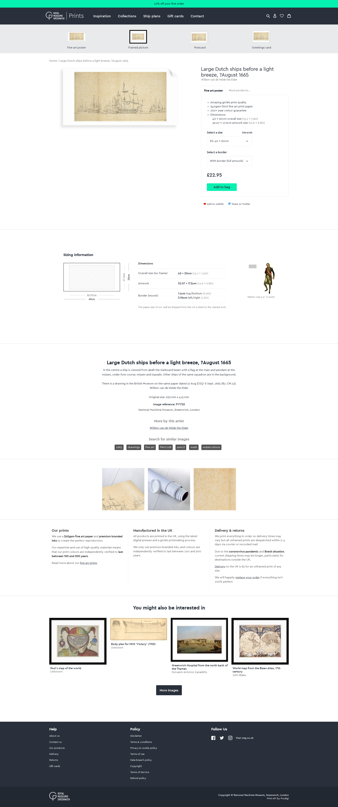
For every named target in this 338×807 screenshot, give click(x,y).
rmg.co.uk (247, 737)
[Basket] (289, 16)
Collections (127, 16)
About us (54, 736)
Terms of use (137, 754)
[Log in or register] (275, 16)
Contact (197, 16)
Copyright (136, 766)
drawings (134, 447)
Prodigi (285, 798)
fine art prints (88, 563)
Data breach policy (141, 760)
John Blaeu (239, 675)
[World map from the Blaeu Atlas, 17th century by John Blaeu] (260, 641)
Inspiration (102, 16)
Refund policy (138, 778)
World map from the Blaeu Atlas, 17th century (256, 669)
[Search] (268, 16)
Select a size (229, 132)
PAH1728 (165, 447)
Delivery (220, 566)
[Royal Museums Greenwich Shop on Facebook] (213, 739)
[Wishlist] (281, 16)
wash (193, 447)
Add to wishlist (215, 204)
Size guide (247, 132)
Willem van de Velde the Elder (219, 79)
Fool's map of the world (65, 668)
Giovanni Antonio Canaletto (189, 672)
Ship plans (151, 16)
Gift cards (175, 16)
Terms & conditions (141, 742)
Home (53, 60)
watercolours (211, 447)
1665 (119, 447)
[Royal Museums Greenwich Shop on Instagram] (230, 739)
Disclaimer (136, 736)
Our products (57, 748)
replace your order (247, 577)
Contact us (55, 742)
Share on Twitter (241, 204)
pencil (181, 447)
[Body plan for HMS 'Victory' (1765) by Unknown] (138, 639)
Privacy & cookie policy (143, 748)
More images (169, 690)
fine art (149, 447)
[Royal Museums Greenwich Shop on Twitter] (222, 739)
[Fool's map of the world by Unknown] (78, 641)
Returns (53, 760)
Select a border (217, 152)
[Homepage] (65, 16)
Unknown (56, 671)
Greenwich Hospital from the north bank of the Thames (200, 667)
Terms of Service (139, 772)
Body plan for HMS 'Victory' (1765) (133, 644)
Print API (271, 798)
